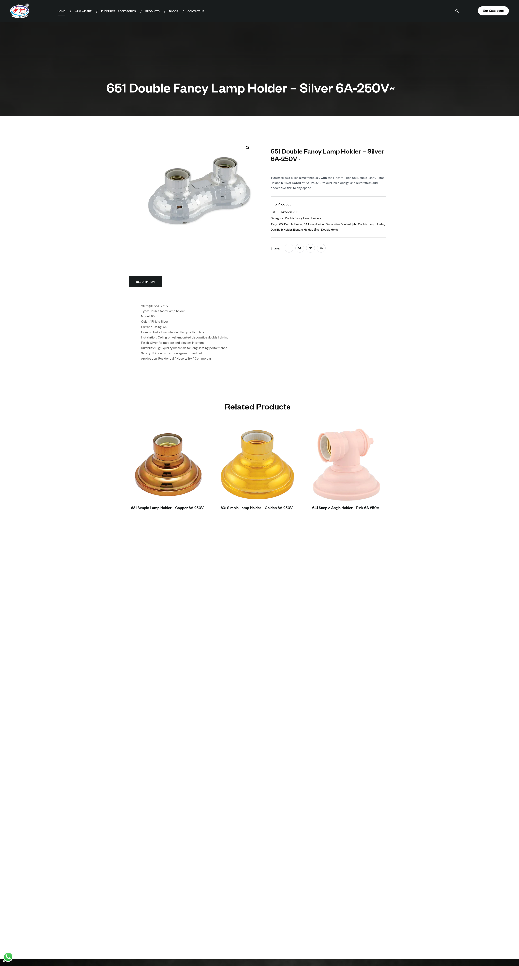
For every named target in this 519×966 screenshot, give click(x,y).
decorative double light (341, 224)
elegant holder (302, 229)
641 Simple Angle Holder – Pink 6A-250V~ (346, 507)
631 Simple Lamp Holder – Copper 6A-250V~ (168, 507)
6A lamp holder (314, 224)
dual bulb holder (281, 229)
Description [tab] (145, 281)
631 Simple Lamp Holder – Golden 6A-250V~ (257, 507)
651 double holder (290, 224)
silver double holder (326, 229)
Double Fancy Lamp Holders (303, 218)
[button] (247, 148)
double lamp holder (371, 224)
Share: (275, 248)
